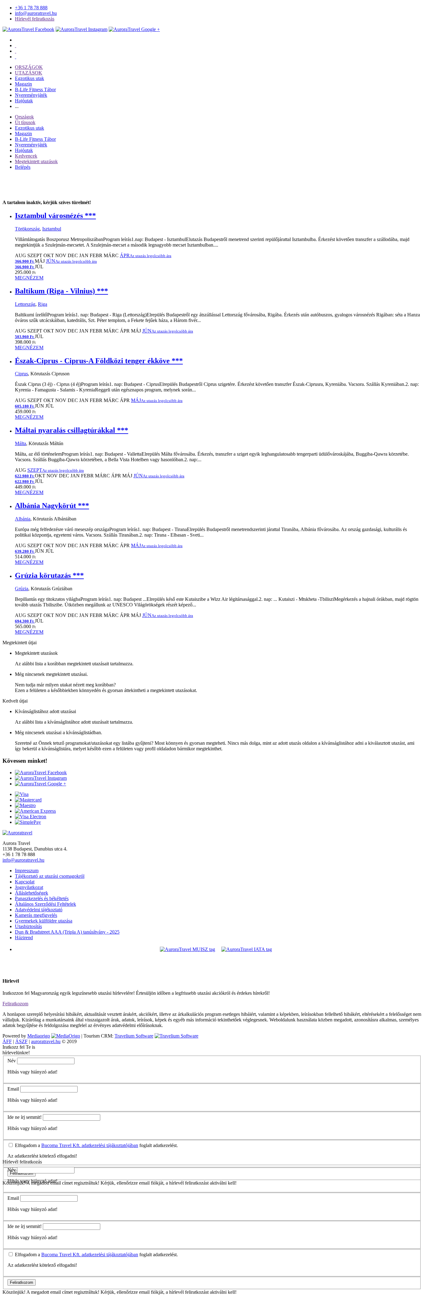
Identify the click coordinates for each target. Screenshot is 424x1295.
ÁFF (7, 1041)
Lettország (25, 304)
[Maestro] (25, 805)
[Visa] (22, 794)
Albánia (22, 518)
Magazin (23, 84)
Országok (24, 116)
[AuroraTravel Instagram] (81, 29)
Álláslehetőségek (31, 892)
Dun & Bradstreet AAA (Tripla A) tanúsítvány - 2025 (67, 932)
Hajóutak (24, 100)
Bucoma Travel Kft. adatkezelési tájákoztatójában (89, 1145)
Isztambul (51, 228)
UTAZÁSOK (28, 72)
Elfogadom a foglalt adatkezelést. (96, 1145)
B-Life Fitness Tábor (35, 89)
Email (13, 1089)
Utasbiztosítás (28, 926)
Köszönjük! (13, 1292)
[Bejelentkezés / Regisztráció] (15, 56)
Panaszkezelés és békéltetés (42, 898)
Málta (20, 443)
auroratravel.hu (46, 1041)
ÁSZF (21, 1041)
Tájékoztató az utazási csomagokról (49, 876)
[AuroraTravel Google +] (40, 783)
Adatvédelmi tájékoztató (38, 909)
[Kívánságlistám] (15, 45)
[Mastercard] (28, 799)
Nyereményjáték (31, 95)
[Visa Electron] (30, 816)
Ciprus (21, 373)
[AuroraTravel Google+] (134, 29)
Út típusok (25, 122)
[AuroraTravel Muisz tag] (187, 949)
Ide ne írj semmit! (24, 1117)
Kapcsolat (24, 881)
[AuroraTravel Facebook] (28, 29)
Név (11, 1060)
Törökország (27, 228)
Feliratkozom (15, 1003)
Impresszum (26, 870)
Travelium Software (134, 1035)
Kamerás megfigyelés (36, 915)
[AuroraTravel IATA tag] (246, 949)
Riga (42, 304)
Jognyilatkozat (29, 887)
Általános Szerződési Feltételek (45, 904)
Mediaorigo (38, 1035)
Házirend (24, 937)
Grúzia (21, 588)
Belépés (22, 167)
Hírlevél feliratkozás (34, 18)
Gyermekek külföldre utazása (43, 920)
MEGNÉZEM (29, 277)
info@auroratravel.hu (36, 13)
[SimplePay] (28, 822)
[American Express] (35, 811)
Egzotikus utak (29, 78)
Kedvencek (26, 156)
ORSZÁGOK (29, 67)
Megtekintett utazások (36, 161)
